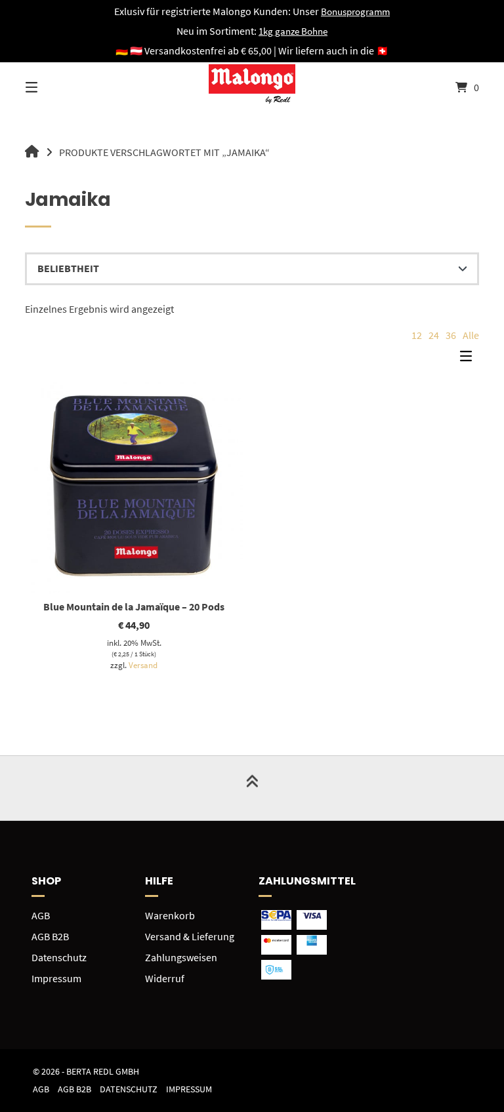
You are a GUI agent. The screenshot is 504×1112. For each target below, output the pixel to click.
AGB (41, 915)
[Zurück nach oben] (252, 788)
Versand (143, 665)
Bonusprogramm (355, 11)
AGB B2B (50, 936)
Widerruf (164, 978)
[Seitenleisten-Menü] (469, 359)
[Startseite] (252, 86)
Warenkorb (170, 915)
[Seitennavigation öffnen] (54, 86)
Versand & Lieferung (189, 936)
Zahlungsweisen (181, 957)
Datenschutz (59, 957)
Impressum (56, 978)
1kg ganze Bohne (293, 31)
